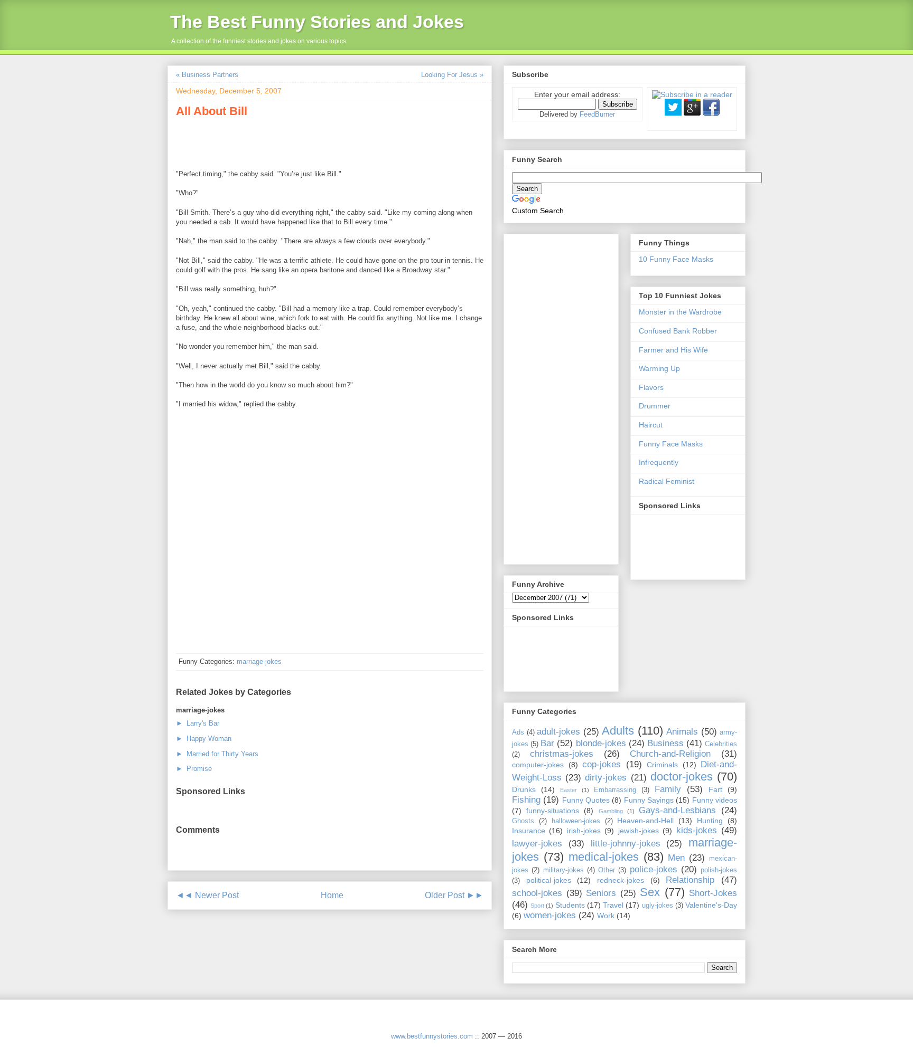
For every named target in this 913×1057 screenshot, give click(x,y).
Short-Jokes (713, 893)
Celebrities (721, 744)
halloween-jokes (576, 821)
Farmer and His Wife (673, 350)
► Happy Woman (203, 738)
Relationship (690, 880)
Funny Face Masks (671, 444)
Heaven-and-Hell (645, 820)
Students (570, 905)
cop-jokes (601, 764)
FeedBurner (597, 114)
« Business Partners (207, 75)
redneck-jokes (620, 880)
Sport (537, 905)
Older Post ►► (454, 895)
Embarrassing (615, 790)
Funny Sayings (649, 800)
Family (668, 789)
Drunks (524, 789)
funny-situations (552, 810)
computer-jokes (538, 764)
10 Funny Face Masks (676, 259)
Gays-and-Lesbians (677, 810)
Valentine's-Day (711, 905)
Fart (715, 789)
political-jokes (548, 880)
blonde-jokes (601, 743)
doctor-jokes (681, 776)
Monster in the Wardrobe (680, 312)
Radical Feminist (666, 481)
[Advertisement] (299, 142)
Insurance (528, 830)
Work (605, 915)
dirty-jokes (606, 778)
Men (676, 858)
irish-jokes (584, 830)
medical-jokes (604, 856)
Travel (613, 905)
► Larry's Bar (197, 723)
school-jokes (537, 893)
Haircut (651, 425)
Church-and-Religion (670, 754)
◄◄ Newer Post (207, 895)
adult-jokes (558, 732)
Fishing (526, 800)
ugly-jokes (657, 905)
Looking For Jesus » (452, 75)
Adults (618, 730)
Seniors (601, 893)
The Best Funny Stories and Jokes (317, 22)
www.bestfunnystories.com (432, 1036)
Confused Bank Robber (678, 331)
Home (332, 895)
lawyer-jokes (537, 844)
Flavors (651, 387)
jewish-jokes (638, 830)
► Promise (194, 769)
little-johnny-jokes (625, 844)
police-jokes (653, 869)
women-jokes (550, 915)
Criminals (662, 764)
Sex (650, 892)
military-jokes (563, 870)
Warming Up (659, 368)
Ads (518, 732)
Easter (568, 790)
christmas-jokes (561, 754)
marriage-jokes (259, 661)
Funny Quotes (586, 800)
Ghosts (523, 821)
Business (665, 743)
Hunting (710, 820)
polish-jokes (719, 870)
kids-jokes (696, 830)
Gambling (611, 811)
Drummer (654, 406)
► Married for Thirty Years (217, 754)
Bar (547, 743)
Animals (682, 732)
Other (606, 870)
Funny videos (714, 800)
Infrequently (658, 462)
